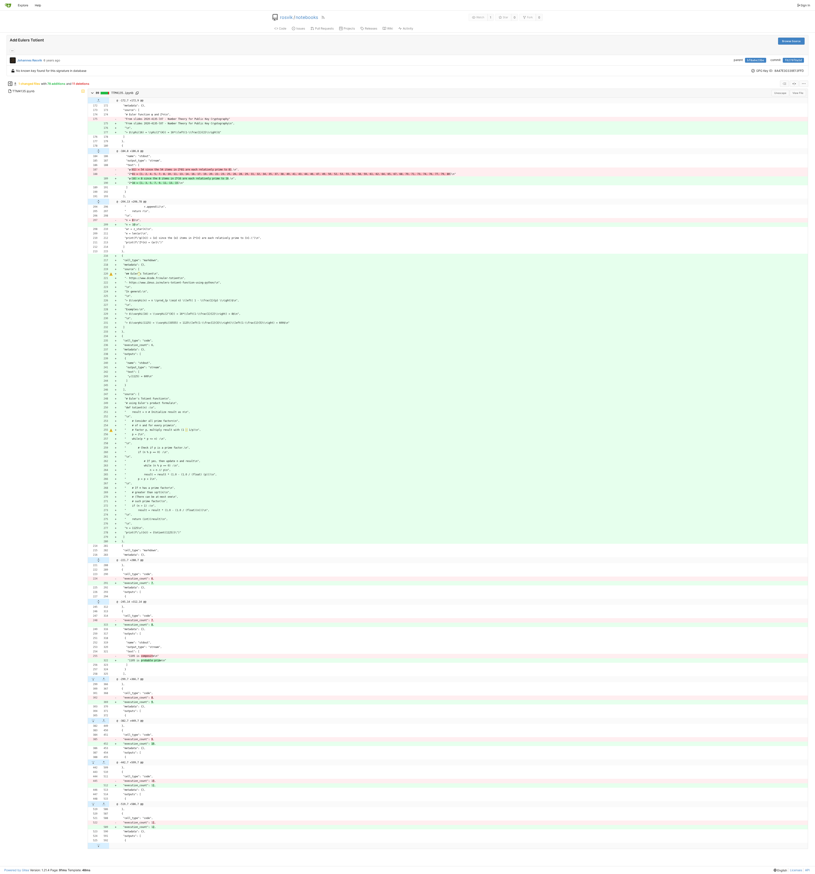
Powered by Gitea (16, 870)
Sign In (805, 5)
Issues (300, 28)
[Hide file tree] (10, 83)
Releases (371, 28)
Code (282, 28)
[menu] (803, 84)
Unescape (780, 93)
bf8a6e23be (755, 60)
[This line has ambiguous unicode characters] (111, 274)
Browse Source (791, 41)
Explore (23, 5)
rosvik (286, 17)
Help (38, 5)
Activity (408, 28)
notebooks (307, 17)
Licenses (796, 870)
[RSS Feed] (323, 17)
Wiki (390, 28)
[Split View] (794, 84)
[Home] (8, 5)
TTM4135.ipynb (122, 93)
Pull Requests (324, 28)
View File (798, 93)
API (807, 870)
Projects (349, 28)
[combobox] (784, 84)
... (12, 50)
